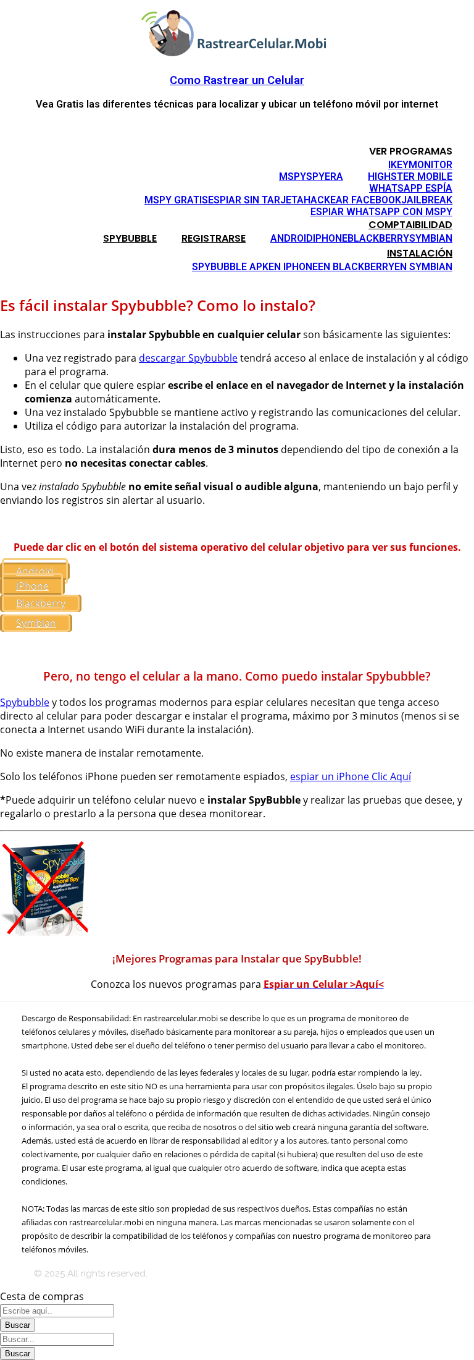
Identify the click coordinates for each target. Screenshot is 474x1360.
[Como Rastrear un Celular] (237, 53)
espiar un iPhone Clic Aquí (350, 776)
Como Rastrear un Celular (237, 80)
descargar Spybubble (188, 358)
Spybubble (24, 702)
